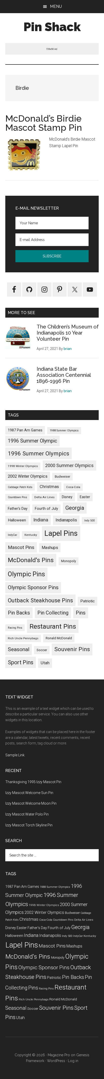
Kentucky (30, 535)
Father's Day (18, 509)
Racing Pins (15, 627)
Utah (45, 662)
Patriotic (87, 601)
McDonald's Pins (31, 560)
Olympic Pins (26, 574)
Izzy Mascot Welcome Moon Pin (31, 803)
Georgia (74, 508)
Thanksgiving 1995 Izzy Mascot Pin (33, 782)
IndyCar (12, 535)
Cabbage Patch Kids (20, 487)
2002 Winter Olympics (27, 476)
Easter (85, 497)
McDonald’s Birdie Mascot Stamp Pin (43, 123)
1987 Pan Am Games (25, 430)
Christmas (49, 486)
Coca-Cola (73, 487)
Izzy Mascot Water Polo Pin (27, 814)
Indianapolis (66, 520)
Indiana (40, 519)
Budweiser (62, 476)
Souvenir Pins (72, 649)
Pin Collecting (52, 613)
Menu (56, 6)
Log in (73, 1061)
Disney (67, 497)
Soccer (42, 650)
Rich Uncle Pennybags (23, 638)
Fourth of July (46, 508)
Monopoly (68, 561)
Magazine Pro (59, 1055)
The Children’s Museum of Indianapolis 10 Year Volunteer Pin (68, 333)
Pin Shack (52, 27)
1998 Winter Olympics (23, 466)
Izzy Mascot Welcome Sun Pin (29, 793)
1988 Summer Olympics (64, 430)
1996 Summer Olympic (32, 441)
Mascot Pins (21, 547)
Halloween (17, 520)
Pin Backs (19, 613)
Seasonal (18, 649)
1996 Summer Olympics (38, 453)
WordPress (56, 1061)
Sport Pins (20, 662)
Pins (81, 613)
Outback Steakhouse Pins (40, 600)
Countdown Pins (17, 497)
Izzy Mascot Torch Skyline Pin (29, 825)
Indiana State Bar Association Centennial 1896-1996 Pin (64, 375)
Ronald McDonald (59, 638)
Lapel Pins (61, 533)
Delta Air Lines (44, 497)
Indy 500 (89, 520)
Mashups (50, 547)
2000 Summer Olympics (69, 465)
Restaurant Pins (53, 626)
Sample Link (14, 755)
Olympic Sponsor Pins (33, 587)
